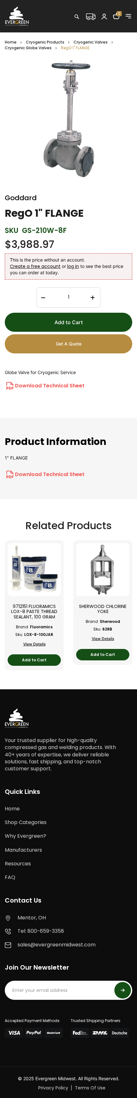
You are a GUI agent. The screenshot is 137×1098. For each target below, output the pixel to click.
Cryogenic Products (45, 42)
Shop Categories (26, 822)
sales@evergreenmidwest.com (57, 944)
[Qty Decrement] (43, 297)
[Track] (90, 16)
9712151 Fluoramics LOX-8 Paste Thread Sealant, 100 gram (34, 612)
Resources (18, 863)
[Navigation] (128, 16)
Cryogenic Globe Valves (28, 48)
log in (73, 266)
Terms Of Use (90, 1088)
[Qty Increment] (92, 297)
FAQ (10, 877)
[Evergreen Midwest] (17, 16)
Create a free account (35, 266)
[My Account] (104, 16)
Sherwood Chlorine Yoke (102, 609)
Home (11, 42)
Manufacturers (23, 850)
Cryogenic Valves (91, 42)
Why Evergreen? (25, 836)
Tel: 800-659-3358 (41, 931)
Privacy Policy (53, 1088)
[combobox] (97, 30)
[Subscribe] (122, 990)
